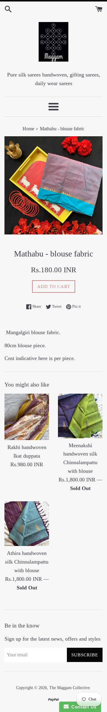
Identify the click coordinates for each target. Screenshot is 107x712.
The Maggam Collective (69, 687)
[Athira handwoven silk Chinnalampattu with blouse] (26, 523)
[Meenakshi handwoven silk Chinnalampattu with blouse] (80, 416)
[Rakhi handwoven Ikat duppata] (26, 417)
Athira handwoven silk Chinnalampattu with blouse (26, 561)
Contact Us (83, 706)
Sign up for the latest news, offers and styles (52, 639)
